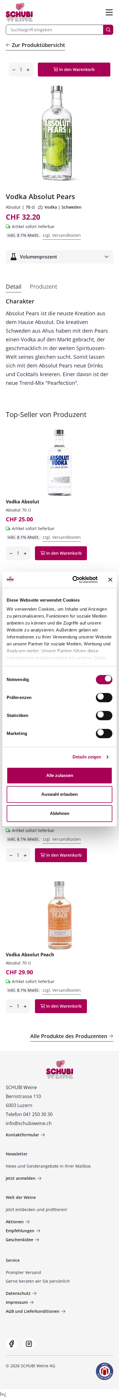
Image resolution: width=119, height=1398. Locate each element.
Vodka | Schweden (62, 207)
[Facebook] (11, 1344)
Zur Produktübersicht (38, 44)
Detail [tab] (13, 286)
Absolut (13, 207)
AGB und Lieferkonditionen (33, 1311)
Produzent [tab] (43, 286)
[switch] (104, 698)
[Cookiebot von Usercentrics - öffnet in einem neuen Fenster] (74, 579)
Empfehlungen (20, 1230)
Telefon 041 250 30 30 (29, 1114)
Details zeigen (86, 756)
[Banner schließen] (110, 580)
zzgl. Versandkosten (61, 235)
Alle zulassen (59, 775)
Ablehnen (59, 813)
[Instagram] (29, 1344)
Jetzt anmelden (21, 1178)
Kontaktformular (22, 1134)
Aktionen (15, 1221)
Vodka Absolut (22, 501)
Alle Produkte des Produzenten (68, 1036)
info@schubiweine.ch (29, 1123)
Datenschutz (18, 1293)
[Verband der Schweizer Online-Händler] (104, 1371)
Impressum (17, 1302)
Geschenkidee (19, 1239)
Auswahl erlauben (59, 794)
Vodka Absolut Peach (30, 954)
